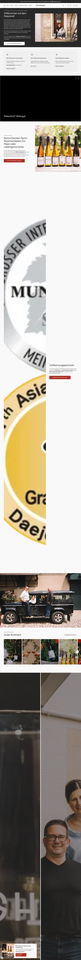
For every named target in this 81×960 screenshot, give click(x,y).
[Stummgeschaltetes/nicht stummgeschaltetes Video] (78, 78)
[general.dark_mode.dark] (68, 5)
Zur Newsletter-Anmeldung (19, 955)
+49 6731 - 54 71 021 (48, 1)
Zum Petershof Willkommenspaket (14, 43)
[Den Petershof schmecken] (16, 61)
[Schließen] (35, 945)
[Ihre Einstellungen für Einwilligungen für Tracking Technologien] (2, 958)
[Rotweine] (50, 652)
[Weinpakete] (68, 652)
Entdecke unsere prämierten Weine (60, 377)
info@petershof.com (57, 1)
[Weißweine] (13, 652)
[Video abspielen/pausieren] (40, 99)
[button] (70, 5)
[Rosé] (31, 652)
